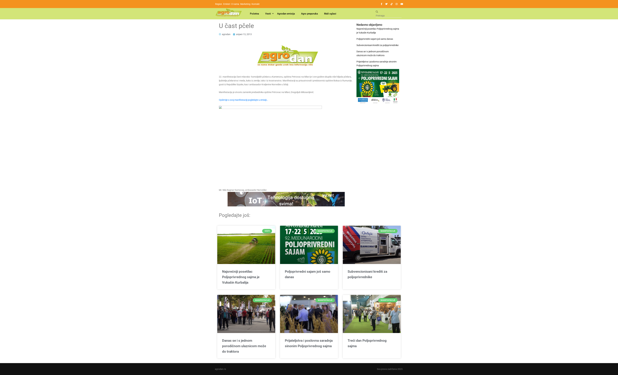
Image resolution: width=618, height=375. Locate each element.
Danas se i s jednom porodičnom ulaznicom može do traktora (372, 53)
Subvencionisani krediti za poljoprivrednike (377, 45)
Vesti (268, 13)
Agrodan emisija (286, 13)
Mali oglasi (330, 13)
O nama (235, 4)
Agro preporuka (309, 13)
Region (218, 4)
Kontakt (256, 4)
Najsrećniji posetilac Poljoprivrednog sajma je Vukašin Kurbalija (377, 31)
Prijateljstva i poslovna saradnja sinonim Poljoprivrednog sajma (376, 63)
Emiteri (226, 4)
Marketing (245, 4)
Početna (254, 13)
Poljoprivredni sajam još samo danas (374, 39)
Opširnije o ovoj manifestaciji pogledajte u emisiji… (243, 100)
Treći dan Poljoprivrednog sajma (367, 343)
